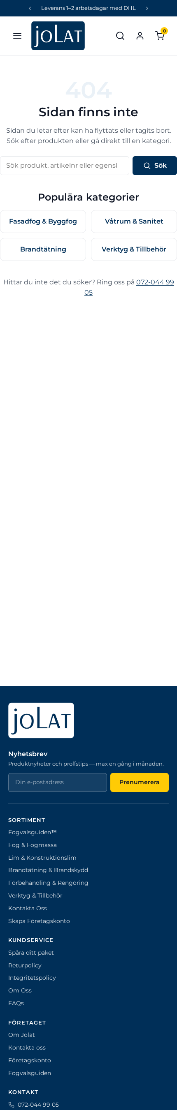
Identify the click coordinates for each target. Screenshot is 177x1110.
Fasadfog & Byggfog (43, 221)
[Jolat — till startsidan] (58, 36)
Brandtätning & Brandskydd (48, 870)
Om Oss (20, 990)
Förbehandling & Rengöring (48, 882)
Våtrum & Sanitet (134, 221)
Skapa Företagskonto (39, 921)
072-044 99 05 (38, 1104)
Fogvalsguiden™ (32, 832)
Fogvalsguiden (29, 1073)
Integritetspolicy (32, 977)
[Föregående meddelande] (30, 8)
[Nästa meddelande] (147, 8)
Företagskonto (29, 1060)
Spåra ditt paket (31, 952)
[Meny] (17, 36)
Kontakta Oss (27, 908)
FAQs (16, 1003)
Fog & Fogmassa (32, 845)
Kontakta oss (27, 1047)
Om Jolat (21, 1034)
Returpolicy (25, 965)
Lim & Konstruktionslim (42, 857)
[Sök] (120, 36)
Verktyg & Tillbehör (134, 249)
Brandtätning (43, 249)
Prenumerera (139, 782)
